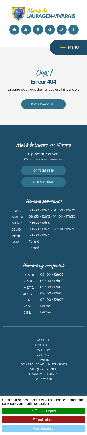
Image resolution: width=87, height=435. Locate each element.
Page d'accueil (43, 104)
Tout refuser (45, 420)
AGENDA (38, 30)
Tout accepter (45, 411)
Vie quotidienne (43, 369)
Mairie (43, 359)
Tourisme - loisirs (43, 374)
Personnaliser (44, 428)
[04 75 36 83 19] (62, 30)
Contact (50, 30)
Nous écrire (43, 182)
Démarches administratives (43, 364)
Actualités (26, 30)
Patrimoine (43, 378)
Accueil (14, 30)
